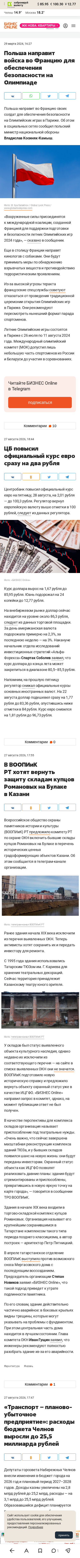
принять (63, 1535)
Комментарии (40, 426)
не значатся (64, 1069)
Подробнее (35, 1527)
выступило (31, 1259)
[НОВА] (38, 25)
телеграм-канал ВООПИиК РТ (27, 924)
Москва (30, 12)
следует (24, 513)
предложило (39, 832)
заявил (57, 658)
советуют (57, 290)
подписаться (40, 402)
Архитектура (12, 1366)
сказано (34, 240)
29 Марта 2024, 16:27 (18, 43)
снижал (28, 685)
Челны (8, 12)
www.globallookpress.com (18, 208)
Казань (28, 1366)
